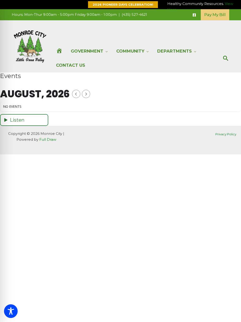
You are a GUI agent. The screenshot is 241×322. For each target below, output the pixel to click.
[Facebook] (194, 15)
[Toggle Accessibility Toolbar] (11, 311)
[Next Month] (86, 94)
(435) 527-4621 (134, 14)
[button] (120, 4)
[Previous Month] (76, 94)
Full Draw (47, 139)
